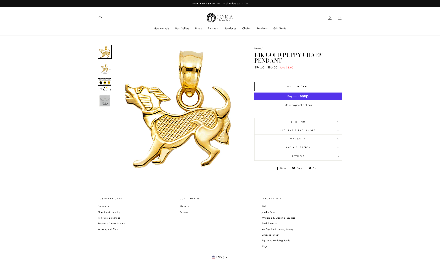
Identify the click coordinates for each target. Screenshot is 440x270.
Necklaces (230, 28)
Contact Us (103, 206)
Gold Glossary (269, 223)
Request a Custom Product (111, 223)
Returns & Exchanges (298, 130)
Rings (198, 28)
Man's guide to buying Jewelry (277, 229)
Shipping (298, 121)
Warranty (298, 138)
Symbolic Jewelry (270, 234)
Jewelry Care (268, 212)
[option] (220, 4)
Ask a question (298, 147)
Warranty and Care (108, 229)
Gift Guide (279, 28)
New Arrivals (161, 28)
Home (257, 48)
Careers (184, 212)
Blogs (264, 246)
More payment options (298, 105)
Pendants (262, 28)
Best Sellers (182, 28)
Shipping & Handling (109, 212)
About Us (184, 206)
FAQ (264, 206)
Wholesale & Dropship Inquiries (278, 217)
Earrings (213, 28)
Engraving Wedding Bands (276, 240)
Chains (246, 28)
